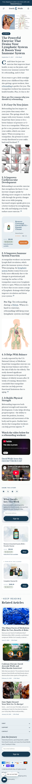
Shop (24, 552)
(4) (8, 391)
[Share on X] (8, 491)
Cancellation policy (9, 779)
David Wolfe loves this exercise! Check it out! (12, 460)
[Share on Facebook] (3, 491)
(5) (23, 426)
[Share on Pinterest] (12, 491)
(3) (13, 295)
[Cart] (28, 9)
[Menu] (4, 9)
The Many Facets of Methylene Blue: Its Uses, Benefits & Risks (15, 629)
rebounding (7, 86)
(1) (18, 142)
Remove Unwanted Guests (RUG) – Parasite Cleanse (21, 225)
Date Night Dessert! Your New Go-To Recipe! (12, 703)
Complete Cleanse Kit (10, 581)
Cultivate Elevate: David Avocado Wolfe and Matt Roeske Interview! (12, 666)
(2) (21, 211)
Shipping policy (22, 776)
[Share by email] (17, 491)
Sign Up (16, 518)
